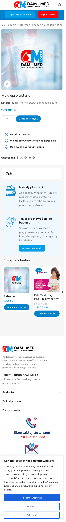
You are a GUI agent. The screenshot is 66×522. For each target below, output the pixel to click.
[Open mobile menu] (4, 5)
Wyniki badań (48, 14)
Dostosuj (32, 506)
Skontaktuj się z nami (32, 432)
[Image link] (18, 348)
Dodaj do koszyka (28, 119)
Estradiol (9, 296)
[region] (32, 488)
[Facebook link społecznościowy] (17, 158)
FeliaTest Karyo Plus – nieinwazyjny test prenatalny (46, 298)
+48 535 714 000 (32, 437)
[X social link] (21, 158)
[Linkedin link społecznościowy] (30, 158)
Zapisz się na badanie (19, 14)
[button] (62, 292)
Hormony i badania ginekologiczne (41, 24)
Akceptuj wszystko (32, 497)
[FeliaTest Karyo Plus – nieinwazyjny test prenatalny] (47, 279)
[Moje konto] (59, 5)
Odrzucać (32, 515)
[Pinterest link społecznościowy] (26, 158)
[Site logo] (32, 4)
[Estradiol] (16, 280)
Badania (11, 24)
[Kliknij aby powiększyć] (7, 84)
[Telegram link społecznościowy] (34, 158)
